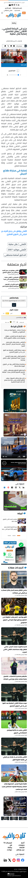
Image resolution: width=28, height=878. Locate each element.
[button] (18, 535)
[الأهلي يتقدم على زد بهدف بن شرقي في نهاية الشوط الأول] (14, 746)
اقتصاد (21, 847)
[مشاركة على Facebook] (22, 860)
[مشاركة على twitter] (16, 5)
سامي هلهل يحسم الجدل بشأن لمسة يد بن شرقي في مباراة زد (14, 591)
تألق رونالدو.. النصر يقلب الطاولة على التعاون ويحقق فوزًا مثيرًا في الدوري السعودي (14, 620)
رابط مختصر (14, 298)
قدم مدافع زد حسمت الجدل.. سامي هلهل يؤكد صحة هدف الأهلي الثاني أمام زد (15, 649)
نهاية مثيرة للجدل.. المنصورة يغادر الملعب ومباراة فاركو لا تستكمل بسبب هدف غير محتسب (14, 787)
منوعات (21, 845)
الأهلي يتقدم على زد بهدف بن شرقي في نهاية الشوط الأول (15, 758)
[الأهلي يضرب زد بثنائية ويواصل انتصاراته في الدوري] (14, 719)
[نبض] (4, 487)
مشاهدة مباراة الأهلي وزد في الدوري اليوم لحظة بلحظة (14, 365)
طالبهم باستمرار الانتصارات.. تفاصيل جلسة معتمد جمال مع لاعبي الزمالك (15, 677)
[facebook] (12, 487)
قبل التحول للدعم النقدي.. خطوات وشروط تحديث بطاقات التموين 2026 (14, 337)
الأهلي (23, 244)
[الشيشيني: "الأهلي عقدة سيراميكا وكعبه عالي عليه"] (23, 279)
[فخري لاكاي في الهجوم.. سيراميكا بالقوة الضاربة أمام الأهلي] (23, 286)
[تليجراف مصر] (12, 15)
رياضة (14, 23)
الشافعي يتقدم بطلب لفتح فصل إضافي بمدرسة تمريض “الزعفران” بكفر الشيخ (13, 344)
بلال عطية (13, 244)
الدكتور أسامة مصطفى (15, 255)
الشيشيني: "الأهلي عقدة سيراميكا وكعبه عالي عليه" (11, 278)
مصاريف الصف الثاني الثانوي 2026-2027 (10, 520)
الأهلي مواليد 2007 (17, 250)
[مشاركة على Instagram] (18, 860)
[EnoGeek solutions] (14, 874)
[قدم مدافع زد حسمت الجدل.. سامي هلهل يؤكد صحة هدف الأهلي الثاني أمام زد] (14, 636)
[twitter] (19, 487)
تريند (20, 513)
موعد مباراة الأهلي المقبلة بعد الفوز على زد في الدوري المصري (14, 351)
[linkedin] (23, 487)
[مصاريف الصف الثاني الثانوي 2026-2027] (22, 521)
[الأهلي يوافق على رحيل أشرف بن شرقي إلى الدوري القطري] (23, 272)
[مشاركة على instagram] (14, 5)
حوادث (9, 849)
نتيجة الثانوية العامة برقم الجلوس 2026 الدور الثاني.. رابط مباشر (9, 529)
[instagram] (16, 487)
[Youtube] (8, 487)
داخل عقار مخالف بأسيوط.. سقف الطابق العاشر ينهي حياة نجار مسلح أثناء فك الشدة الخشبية (14, 380)
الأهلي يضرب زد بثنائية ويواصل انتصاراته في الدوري (17, 731)
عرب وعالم (20, 849)
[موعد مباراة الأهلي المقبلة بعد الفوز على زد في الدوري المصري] (14, 692)
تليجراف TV (8, 842)
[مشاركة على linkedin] (18, 5)
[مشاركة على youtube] (10, 5)
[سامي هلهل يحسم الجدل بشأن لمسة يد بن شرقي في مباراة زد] (14, 579)
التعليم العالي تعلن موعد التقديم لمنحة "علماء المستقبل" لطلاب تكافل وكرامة (14, 358)
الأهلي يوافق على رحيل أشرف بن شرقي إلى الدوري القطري (10, 271)
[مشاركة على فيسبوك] (12, 5)
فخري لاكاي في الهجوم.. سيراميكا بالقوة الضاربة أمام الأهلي (10, 285)
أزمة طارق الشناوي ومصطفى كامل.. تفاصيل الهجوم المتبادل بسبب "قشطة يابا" (13, 372)
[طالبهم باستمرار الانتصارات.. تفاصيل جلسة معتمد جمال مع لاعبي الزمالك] (14, 666)
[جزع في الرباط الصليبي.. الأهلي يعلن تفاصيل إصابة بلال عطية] (11, 46)
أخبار (22, 842)
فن (11, 845)
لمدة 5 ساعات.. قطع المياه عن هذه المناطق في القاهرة (14, 331)
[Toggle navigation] (24, 13)
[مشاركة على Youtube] (14, 860)
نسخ (14, 305)
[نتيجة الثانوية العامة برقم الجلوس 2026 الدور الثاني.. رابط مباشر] (22, 529)
